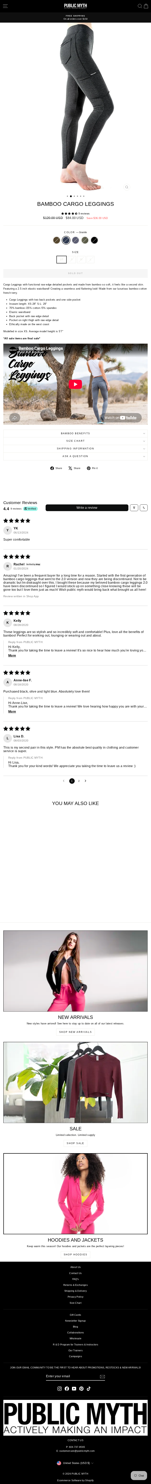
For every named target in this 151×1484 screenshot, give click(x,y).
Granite (66, 240)
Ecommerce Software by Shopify (75, 1480)
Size (75, 252)
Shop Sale (75, 1143)
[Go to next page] (86, 781)
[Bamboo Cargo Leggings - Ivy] (35, 908)
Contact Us (75, 1273)
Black (94, 240)
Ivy (85, 240)
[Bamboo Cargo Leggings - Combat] (22, 908)
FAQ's (75, 1279)
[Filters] (134, 507)
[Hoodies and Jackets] (75, 1193)
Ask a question (75, 456)
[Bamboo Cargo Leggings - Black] (40, 908)
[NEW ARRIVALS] (75, 971)
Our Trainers (75, 1350)
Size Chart (75, 441)
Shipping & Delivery (75, 1291)
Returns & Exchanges (75, 1285)
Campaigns (75, 1356)
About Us (75, 1267)
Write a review (87, 507)
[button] (69, 213)
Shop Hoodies (75, 1254)
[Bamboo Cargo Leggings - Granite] (26, 908)
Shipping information (75, 448)
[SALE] (75, 1082)
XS (62, 259)
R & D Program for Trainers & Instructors (75, 1344)
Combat (57, 240)
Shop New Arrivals (75, 1032)
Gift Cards (75, 1315)
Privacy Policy (76, 1296)
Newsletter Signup (75, 1320)
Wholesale (76, 1338)
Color (75, 232)
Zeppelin (75, 240)
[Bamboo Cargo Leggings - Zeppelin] (31, 908)
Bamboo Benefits (75, 433)
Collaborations (75, 1332)
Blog (75, 1326)
